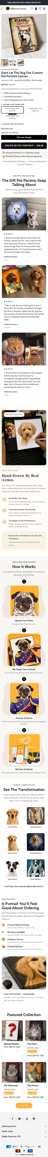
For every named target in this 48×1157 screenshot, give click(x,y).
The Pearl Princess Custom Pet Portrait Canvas (35, 1043)
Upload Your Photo (9, 132)
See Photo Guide (7, 128)
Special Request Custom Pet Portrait (11, 1043)
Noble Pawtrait (26, 1154)
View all (24, 1105)
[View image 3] (20, 62)
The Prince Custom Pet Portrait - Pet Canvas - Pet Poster (33, 1085)
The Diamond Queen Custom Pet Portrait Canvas (11, 1085)
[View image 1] (4, 62)
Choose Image (24, 137)
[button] (32, 8)
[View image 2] (12, 62)
